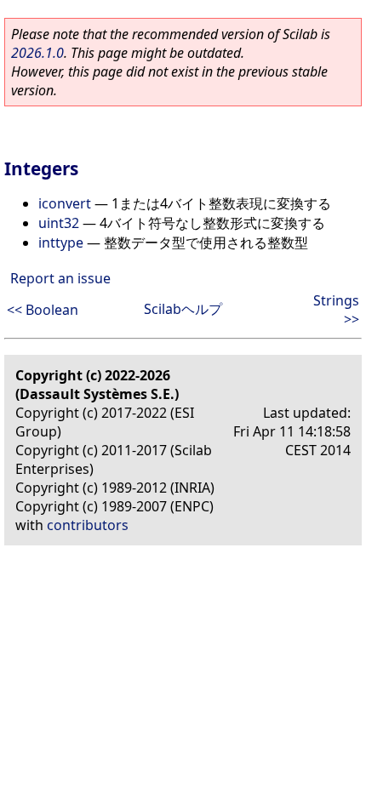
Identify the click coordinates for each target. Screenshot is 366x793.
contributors (88, 525)
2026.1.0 (37, 52)
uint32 (58, 223)
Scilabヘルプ (183, 309)
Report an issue (60, 278)
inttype (60, 242)
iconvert (64, 203)
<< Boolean (42, 309)
